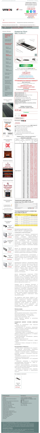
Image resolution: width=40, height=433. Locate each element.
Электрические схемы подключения (8, 0)
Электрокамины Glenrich (7, 415)
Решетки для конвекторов (7, 406)
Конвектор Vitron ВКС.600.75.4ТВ (10, 264)
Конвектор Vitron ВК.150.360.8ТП (10, 256)
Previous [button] (15, 60)
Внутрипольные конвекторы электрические (25, 22)
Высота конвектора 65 (8, 48)
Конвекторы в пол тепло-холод (8, 74)
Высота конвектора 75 (7, 28)
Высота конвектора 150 (9, 70)
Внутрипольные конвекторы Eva (8, 410)
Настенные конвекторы (7, 402)
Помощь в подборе (19, 118)
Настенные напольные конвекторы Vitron (10, 24)
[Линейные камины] (7, 170)
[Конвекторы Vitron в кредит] (26, 65)
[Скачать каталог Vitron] (7, 110)
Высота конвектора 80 (8, 59)
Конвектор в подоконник (7, 77)
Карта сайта (5, 417)
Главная (4, 397)
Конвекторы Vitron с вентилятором (8, 44)
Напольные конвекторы (7, 403)
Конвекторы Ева (6, 409)
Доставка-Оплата (30, 0)
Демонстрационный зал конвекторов (26, 78)
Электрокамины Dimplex (7, 411)
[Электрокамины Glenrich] (7, 211)
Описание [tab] (17, 122)
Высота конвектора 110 (9, 66)
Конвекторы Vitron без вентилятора (8, 40)
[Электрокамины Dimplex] (7, 150)
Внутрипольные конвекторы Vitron (8, 22)
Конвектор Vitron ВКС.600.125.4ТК (10, 234)
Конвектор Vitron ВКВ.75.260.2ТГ (18, 384)
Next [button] (37, 60)
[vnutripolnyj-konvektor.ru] (7, 10)
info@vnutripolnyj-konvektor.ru (31, 13)
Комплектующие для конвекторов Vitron (27, 24)
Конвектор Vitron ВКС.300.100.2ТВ (10, 249)
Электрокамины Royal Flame (8, 414)
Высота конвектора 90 (8, 63)
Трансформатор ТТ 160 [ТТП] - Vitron (10, 241)
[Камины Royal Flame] (7, 190)
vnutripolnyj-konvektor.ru (11, 422)
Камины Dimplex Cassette (7, 413)
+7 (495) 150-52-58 (31, 8)
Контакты (36, 0)
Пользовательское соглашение (7, 428)
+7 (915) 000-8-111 (31, 9)
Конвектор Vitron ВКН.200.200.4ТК (10, 226)
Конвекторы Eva (6, 408)
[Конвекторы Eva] (7, 129)
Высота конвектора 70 (8, 51)
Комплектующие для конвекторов (9, 407)
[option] (18, 59)
